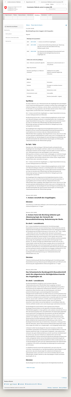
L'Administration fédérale (14, 2)
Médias (52, 4)
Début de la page (31, 367)
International (30, 15)
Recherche (7, 30)
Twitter (7, 384)
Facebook (21, 384)
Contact (47, 4)
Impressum (55, 387)
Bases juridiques (21, 15)
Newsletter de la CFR (32, 384)
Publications (44, 15)
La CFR (50, 15)
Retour (28, 25)
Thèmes (15, 15)
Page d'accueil (8, 15)
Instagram (14, 384)
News (40, 384)
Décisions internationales (12, 37)
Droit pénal (9, 34)
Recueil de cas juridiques (11, 26)
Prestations (37, 15)
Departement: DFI (30, 2)
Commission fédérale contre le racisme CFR (52, 2)
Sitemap (64, 377)
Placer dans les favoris (36, 25)
